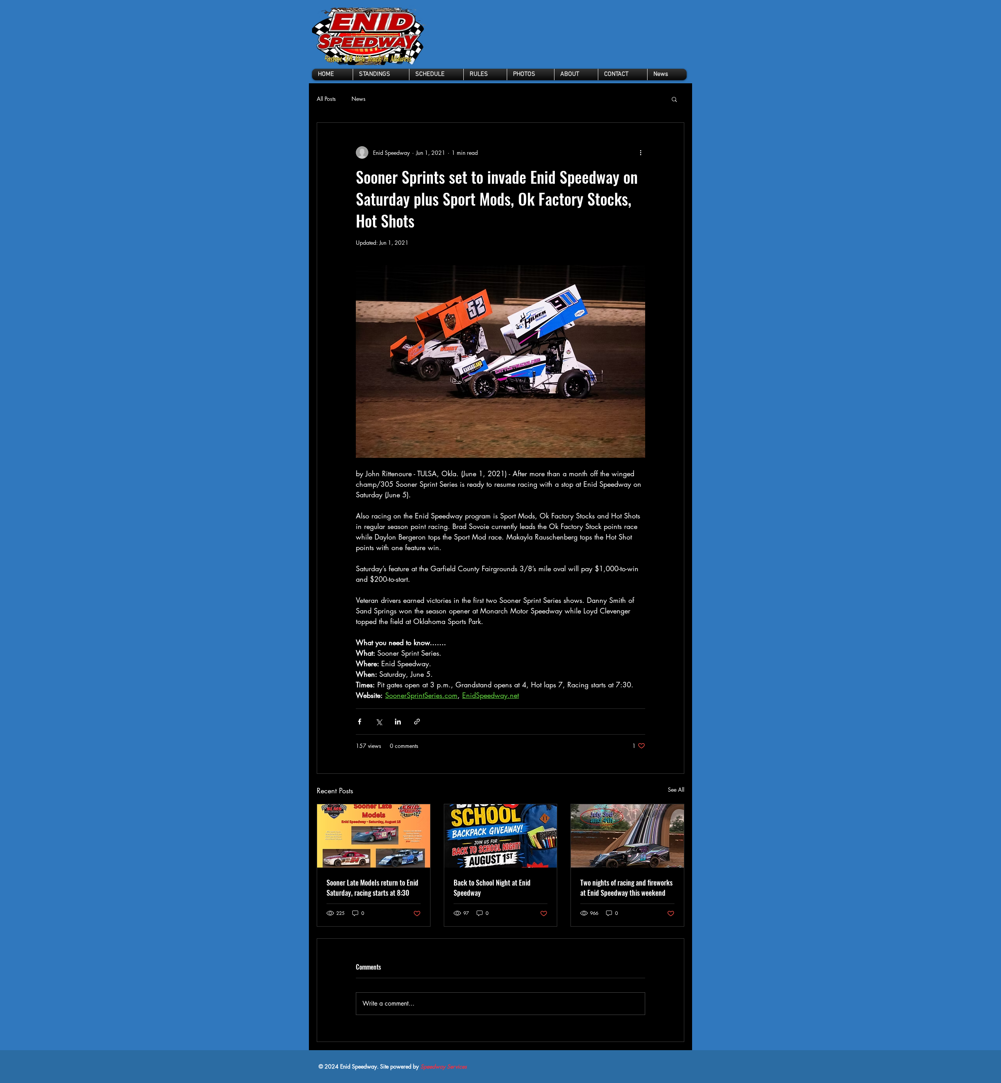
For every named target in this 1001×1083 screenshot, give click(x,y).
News (359, 98)
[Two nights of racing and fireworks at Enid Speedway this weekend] (627, 836)
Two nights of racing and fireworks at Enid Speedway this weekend (626, 887)
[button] (485, 74)
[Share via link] (417, 721)
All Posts (326, 98)
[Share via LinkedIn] (398, 721)
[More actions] (640, 152)
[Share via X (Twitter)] (378, 721)
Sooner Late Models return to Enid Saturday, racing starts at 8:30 (372, 887)
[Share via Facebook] (359, 721)
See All (676, 789)
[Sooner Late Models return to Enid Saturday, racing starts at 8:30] (373, 836)
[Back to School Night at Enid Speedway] (500, 836)
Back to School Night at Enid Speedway (492, 887)
